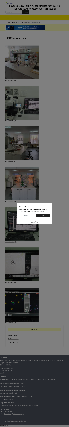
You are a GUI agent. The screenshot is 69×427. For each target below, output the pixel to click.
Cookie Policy (34, 222)
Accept (43, 216)
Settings (26, 216)
